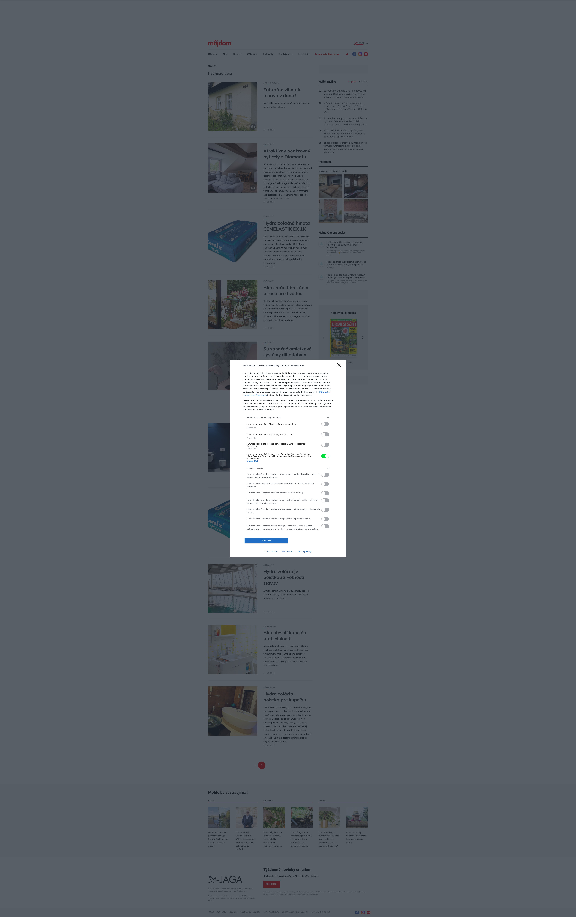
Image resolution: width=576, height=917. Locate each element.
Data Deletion (271, 551)
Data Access (288, 551)
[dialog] (288, 458)
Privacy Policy (305, 551)
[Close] (340, 366)
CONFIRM (266, 541)
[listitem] (288, 417)
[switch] (325, 424)
